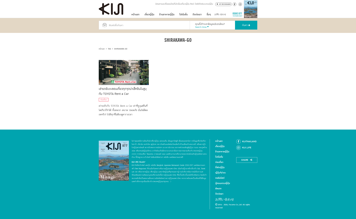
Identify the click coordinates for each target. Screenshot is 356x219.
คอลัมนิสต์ (219, 178)
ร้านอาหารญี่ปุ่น (166, 14)
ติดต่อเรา (197, 14)
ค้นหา (245, 25)
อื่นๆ (209, 14)
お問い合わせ (220, 14)
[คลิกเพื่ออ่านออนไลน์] (250, 14)
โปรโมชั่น (183, 14)
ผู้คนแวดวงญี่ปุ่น (222, 183)
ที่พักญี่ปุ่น (220, 167)
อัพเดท (218, 188)
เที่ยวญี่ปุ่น (149, 14)
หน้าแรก (135, 14)
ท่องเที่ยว (103, 99)
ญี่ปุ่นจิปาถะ (220, 173)
